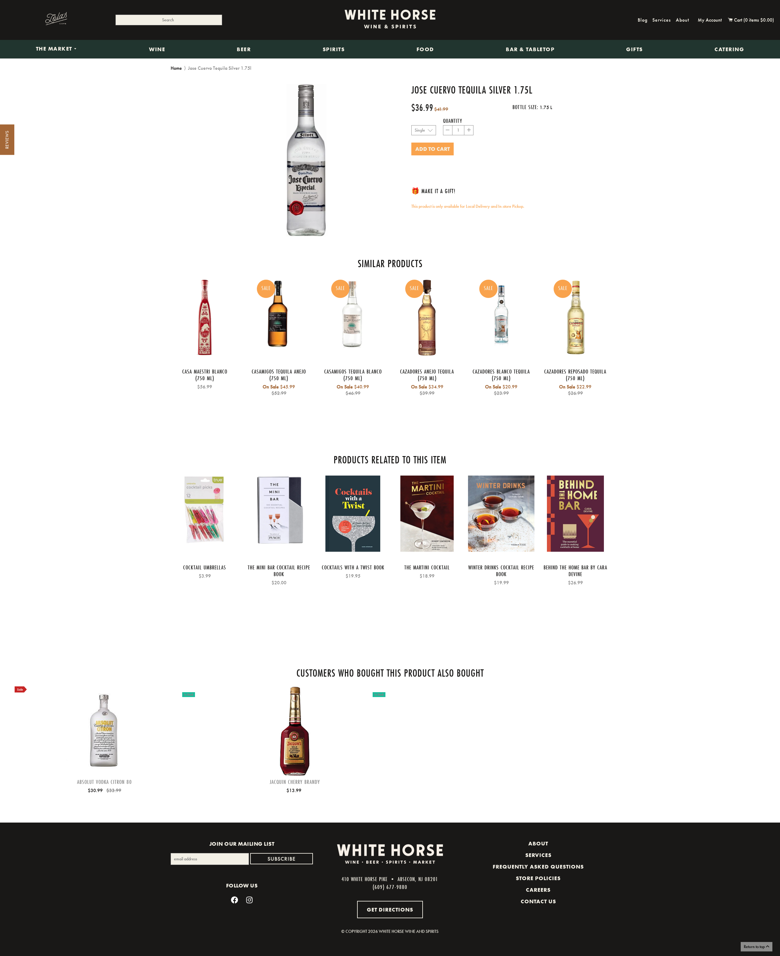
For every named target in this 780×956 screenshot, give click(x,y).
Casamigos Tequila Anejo (279, 371)
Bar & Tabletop (530, 49)
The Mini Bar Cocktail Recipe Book (279, 570)
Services (661, 20)
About (682, 20)
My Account (710, 20)
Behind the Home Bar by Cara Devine (575, 570)
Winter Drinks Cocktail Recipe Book (501, 570)
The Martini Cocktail (427, 567)
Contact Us (538, 901)
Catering (729, 49)
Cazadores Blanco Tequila (501, 371)
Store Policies (538, 878)
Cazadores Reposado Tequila (575, 371)
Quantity (452, 121)
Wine (157, 49)
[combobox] (168, 20)
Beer (244, 49)
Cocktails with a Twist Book (353, 567)
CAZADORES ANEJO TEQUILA (427, 371)
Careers (538, 890)
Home (176, 68)
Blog (642, 20)
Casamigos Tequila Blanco (353, 371)
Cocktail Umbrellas (204, 567)
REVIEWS (7, 140)
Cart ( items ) (753, 20)
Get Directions (390, 909)
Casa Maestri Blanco (204, 371)
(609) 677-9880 (390, 887)
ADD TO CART (104, 741)
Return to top (755, 946)
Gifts (634, 49)
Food (425, 49)
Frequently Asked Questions (538, 866)
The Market (55, 49)
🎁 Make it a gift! (433, 191)
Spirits (334, 49)
